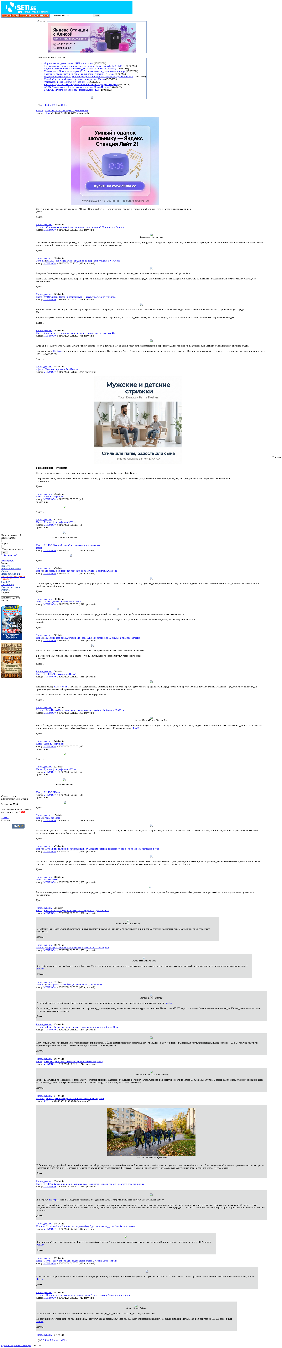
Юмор (39, 496)
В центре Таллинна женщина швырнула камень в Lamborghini (77, 947)
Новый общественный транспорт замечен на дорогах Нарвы (74, 79)
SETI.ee (47, 1101)
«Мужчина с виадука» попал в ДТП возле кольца (68, 63)
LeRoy (46, 113)
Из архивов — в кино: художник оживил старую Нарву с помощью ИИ (80, 333)
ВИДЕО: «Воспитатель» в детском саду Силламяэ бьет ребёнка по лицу (80, 68)
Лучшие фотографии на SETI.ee (60, 522)
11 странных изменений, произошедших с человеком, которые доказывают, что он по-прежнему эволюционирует (102, 848)
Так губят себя (51, 879)
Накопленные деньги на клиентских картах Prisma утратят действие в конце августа (88, 1295)
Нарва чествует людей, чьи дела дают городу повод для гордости (76, 910)
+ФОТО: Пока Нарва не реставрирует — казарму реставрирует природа (80, 297)
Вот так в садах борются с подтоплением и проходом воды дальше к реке (81, 84)
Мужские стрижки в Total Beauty (61, 369)
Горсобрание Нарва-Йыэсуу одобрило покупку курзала (74, 984)
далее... (5, 817)
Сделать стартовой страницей (16, 1345)
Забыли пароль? (9, 555)
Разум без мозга (52, 818)
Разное (39, 570)
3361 (63, 105)
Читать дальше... (44, 224)
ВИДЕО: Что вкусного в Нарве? (60, 674)
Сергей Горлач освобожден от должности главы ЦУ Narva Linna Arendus (80, 1260)
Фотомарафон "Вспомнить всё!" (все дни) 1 (66, 82)
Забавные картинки (54, 496)
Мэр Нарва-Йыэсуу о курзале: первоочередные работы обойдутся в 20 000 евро (86, 710)
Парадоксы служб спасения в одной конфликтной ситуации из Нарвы (79, 74)
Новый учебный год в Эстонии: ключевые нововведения (75, 1098)
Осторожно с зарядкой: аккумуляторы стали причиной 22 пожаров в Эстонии (85, 227)
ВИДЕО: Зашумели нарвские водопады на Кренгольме (71, 90)
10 (56, 105)
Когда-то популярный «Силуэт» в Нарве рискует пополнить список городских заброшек (88, 76)
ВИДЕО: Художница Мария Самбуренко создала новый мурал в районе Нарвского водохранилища (94, 1184)
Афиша (39, 110)
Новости (40, 1226)
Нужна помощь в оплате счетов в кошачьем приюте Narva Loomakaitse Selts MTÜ (84, 66)
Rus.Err (136, 728)
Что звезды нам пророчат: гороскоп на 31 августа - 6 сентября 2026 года (81, 570)
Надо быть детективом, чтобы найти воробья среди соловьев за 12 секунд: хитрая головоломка (92, 638)
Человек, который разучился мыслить (63, 601)
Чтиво (39, 601)
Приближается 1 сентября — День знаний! (66, 110)
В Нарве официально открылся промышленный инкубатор (73, 1061)
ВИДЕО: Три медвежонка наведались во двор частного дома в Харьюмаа (83, 260)
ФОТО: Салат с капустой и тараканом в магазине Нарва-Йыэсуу (76, 87)
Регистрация (7, 560)
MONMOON (49, 230)
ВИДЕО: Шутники (53, 792)
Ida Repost (58, 351)
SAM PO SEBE (61, 686)
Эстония (40, 227)
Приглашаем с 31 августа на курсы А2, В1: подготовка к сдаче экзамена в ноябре (84, 71)
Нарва (39, 297)
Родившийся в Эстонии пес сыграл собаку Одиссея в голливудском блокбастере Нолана (90, 1226)
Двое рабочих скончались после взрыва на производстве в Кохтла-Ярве (82, 1027)
